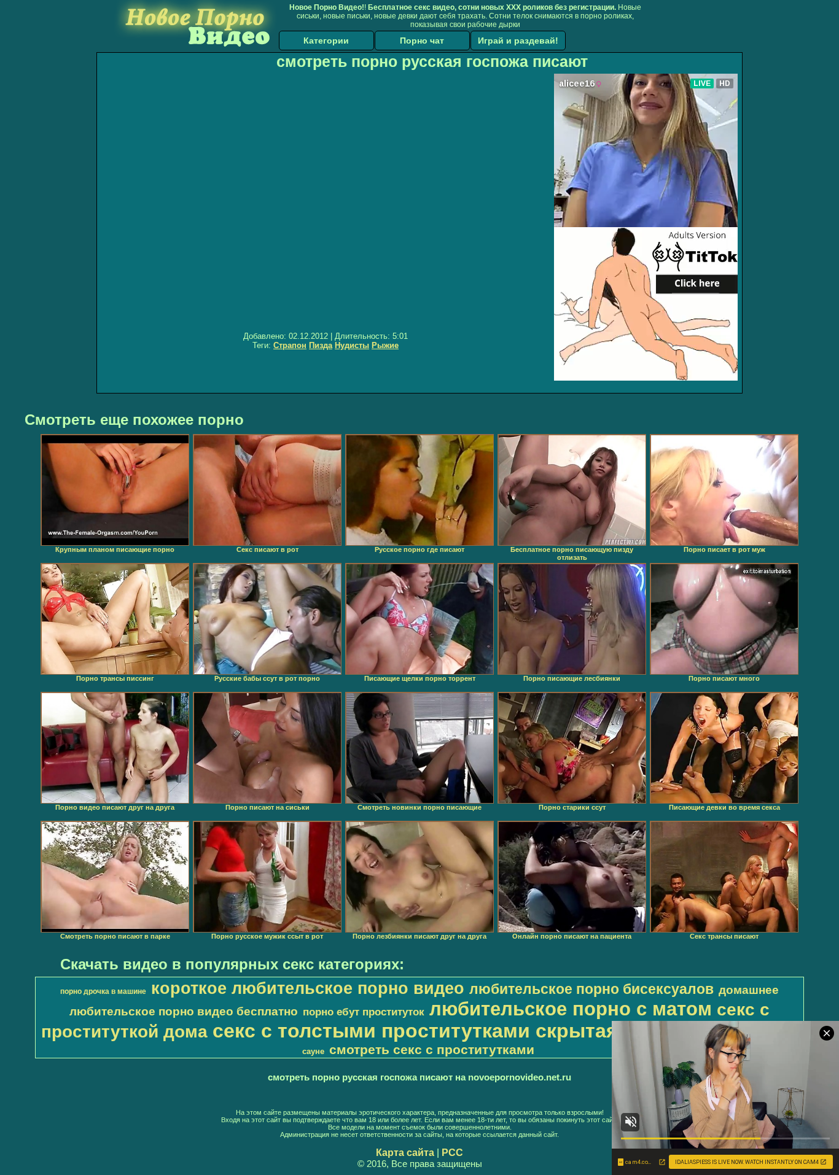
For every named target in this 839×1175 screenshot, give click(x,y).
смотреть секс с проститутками (431, 1049)
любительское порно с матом (570, 1008)
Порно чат (422, 40)
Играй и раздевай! (518, 40)
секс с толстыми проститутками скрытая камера (453, 1031)
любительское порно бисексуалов (591, 989)
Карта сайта (405, 1152)
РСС (452, 1152)
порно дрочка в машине (103, 991)
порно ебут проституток (363, 1012)
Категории (326, 40)
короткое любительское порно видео (307, 988)
